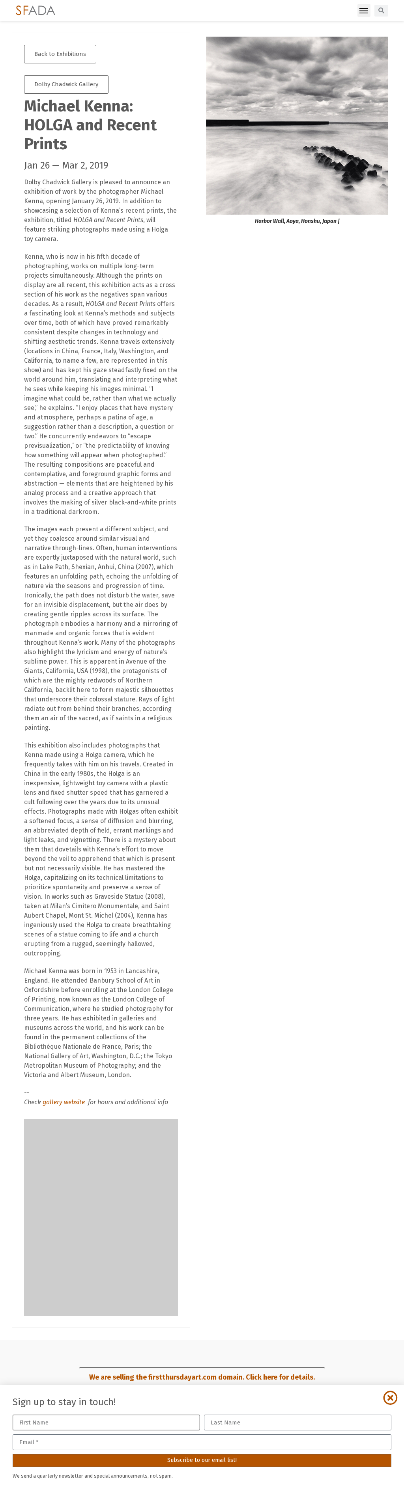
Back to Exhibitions (60, 53)
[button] (363, 10)
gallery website (64, 1102)
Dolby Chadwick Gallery (66, 84)
